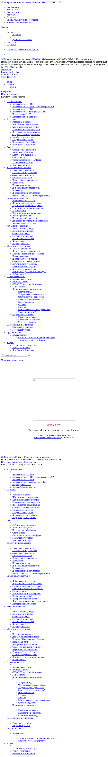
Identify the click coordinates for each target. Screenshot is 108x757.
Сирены (22, 307)
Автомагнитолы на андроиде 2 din (28, 111)
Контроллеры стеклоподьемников (34, 309)
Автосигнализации (21, 279)
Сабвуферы (12, 147)
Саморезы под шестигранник (26, 261)
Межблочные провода (23, 228)
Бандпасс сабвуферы (22, 165)
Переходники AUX (21, 114)
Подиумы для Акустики (24, 144)
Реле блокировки (26, 302)
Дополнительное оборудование (27, 289)
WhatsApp (6, 69)
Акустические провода (23, 231)
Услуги (10, 342)
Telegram (16, 72)
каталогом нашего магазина (47, 437)
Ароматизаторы (20, 335)
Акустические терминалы (24, 264)
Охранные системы (16, 276)
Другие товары (14, 332)
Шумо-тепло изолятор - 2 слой (27, 203)
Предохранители (20, 256)
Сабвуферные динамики (24, 150)
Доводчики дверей (27, 312)
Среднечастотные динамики (26, 134)
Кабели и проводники (17, 226)
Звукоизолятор (19, 210)
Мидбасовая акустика (22, 137)
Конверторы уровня (22, 185)
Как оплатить (13, 9)
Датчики (22, 304)
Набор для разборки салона (25, 218)
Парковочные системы (23, 314)
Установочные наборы (23, 238)
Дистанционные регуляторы (26, 193)
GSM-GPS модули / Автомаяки (27, 284)
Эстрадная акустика (22, 122)
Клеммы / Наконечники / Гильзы (28, 254)
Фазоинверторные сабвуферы (26, 160)
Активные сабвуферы (22, 152)
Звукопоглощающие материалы (27, 205)
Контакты (11, 15)
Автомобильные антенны (24, 117)
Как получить (13, 12)
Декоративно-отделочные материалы (30, 221)
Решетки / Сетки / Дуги (23, 266)
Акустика (11, 119)
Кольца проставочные (22, 248)
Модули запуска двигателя (31, 297)
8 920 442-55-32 (8, 77)
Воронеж (16, 34)
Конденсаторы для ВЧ (22, 139)
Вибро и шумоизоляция (18, 198)
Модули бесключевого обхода (32, 294)
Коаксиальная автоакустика (25, 127)
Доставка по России (22, 39)
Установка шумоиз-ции (12, 360)
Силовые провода (21, 233)
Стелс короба (18, 157)
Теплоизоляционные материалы (27, 208)
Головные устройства (22, 327)
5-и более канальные (22, 177)
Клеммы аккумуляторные (24, 269)
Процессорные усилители (24, 180)
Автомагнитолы (14, 101)
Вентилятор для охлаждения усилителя (31, 195)
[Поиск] (29, 355)
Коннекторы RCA (21, 241)
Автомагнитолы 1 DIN (23, 104)
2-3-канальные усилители (24, 172)
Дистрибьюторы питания (24, 259)
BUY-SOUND (10, 457)
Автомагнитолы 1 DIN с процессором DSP (33, 106)
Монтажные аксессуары (18, 246)
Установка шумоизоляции (19, 22)
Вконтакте (6, 72)
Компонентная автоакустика (26, 129)
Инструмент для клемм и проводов (29, 271)
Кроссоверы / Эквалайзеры (25, 142)
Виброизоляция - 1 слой (23, 200)
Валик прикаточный (22, 215)
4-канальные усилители (23, 175)
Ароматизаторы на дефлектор (32, 340)
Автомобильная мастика (24, 223)
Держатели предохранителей (26, 251)
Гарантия (11, 17)
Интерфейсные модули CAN (32, 299)
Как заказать (13, 7)
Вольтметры (18, 190)
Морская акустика (21, 330)
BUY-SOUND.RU (53, 2)
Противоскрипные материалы (26, 213)
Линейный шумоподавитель (26, 188)
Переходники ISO (21, 243)
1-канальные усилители (23, 170)
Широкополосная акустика (25, 124)
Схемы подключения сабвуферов (22, 20)
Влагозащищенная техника (20, 325)
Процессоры (18, 182)
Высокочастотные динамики (26, 132)
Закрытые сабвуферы (22, 162)
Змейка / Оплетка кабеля (24, 236)
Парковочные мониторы (29, 319)
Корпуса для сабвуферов (24, 155)
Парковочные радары (28, 317)
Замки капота (18, 286)
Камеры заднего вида (28, 322)
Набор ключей (19, 274)
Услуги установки (21, 347)
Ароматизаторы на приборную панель (36, 337)
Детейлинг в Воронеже (23, 350)
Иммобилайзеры (20, 281)
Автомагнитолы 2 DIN (23, 109)
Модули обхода (25, 292)
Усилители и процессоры (19, 167)
